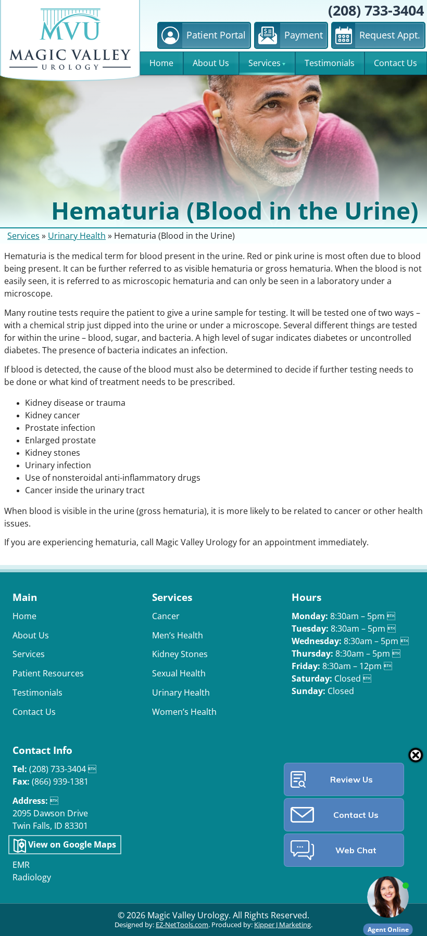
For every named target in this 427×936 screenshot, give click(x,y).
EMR (21, 865)
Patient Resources (48, 673)
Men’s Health (177, 635)
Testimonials (330, 63)
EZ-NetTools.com (182, 925)
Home (161, 63)
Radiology (31, 877)
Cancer (166, 616)
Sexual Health (179, 673)
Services (264, 63)
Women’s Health (184, 712)
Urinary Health (77, 236)
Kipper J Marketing (282, 925)
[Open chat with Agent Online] (388, 897)
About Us (211, 63)
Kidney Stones (180, 654)
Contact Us (395, 63)
